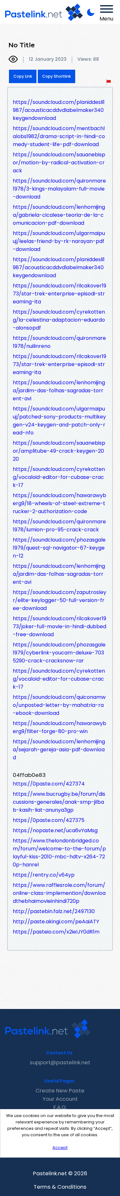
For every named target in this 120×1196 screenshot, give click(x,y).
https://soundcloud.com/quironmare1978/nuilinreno (59, 342)
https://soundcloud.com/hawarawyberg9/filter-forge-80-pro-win (59, 727)
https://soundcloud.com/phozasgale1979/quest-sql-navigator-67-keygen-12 (59, 547)
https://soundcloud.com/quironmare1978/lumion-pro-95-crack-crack (59, 525)
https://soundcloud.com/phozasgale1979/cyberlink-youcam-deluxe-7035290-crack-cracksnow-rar (59, 652)
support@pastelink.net (60, 1062)
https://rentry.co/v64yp (44, 875)
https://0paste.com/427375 (48, 820)
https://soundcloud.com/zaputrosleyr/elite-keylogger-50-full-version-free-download (59, 600)
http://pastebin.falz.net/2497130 (54, 911)
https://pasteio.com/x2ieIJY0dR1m (56, 931)
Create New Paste (60, 1090)
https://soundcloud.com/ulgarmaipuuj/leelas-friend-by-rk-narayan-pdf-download (59, 241)
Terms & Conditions (60, 1187)
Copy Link (22, 76)
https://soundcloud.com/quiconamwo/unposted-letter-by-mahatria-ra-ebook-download (59, 705)
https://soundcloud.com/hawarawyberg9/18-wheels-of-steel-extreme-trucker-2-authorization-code (59, 503)
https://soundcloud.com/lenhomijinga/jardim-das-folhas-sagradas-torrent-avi (59, 390)
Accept (60, 1148)
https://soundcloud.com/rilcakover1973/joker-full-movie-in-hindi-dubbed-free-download (59, 626)
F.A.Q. (60, 1107)
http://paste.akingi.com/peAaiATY (56, 921)
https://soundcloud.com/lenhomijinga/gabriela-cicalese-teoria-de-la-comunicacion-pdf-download (59, 215)
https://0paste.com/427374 (49, 783)
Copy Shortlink (56, 76)
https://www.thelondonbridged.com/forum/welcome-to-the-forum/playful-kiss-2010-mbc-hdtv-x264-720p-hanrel (59, 852)
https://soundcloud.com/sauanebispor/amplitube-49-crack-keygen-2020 (59, 451)
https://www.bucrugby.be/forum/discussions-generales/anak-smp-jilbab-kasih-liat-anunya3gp (59, 802)
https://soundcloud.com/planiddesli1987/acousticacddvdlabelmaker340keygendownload (59, 110)
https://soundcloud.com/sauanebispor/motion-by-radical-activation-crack (59, 162)
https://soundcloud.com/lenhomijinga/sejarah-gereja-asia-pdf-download (59, 749)
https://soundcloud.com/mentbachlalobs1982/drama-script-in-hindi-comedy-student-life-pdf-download (59, 136)
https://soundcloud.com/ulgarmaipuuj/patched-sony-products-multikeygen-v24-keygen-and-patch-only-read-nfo (59, 420)
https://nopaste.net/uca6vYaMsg (55, 830)
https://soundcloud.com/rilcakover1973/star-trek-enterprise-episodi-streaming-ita (59, 293)
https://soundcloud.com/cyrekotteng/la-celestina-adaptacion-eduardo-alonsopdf (59, 320)
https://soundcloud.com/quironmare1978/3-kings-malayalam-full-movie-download (59, 188)
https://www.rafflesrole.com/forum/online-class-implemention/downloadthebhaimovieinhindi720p (59, 893)
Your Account (60, 1099)
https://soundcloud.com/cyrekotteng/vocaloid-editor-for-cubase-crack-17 (59, 477)
